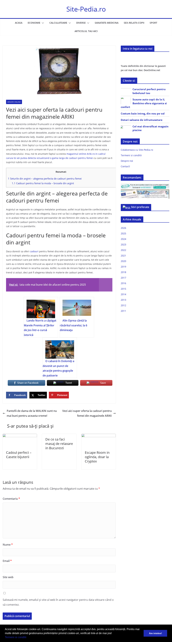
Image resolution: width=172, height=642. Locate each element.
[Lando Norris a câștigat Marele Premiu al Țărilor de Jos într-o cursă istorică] (41, 309)
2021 (123, 255)
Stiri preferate (140, 207)
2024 (123, 239)
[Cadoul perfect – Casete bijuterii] (20, 436)
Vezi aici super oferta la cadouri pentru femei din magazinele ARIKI (87, 413)
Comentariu (11, 499)
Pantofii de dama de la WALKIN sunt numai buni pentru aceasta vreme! (32, 413)
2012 (123, 305)
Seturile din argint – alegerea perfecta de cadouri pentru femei (45, 178)
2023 (123, 244)
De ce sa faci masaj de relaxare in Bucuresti (59, 443)
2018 (123, 272)
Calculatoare (58, 22)
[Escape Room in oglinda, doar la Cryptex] (98, 436)
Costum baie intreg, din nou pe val (143, 113)
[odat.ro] (145, 191)
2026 (123, 227)
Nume (8, 544)
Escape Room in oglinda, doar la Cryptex (97, 456)
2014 (123, 294)
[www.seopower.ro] (145, 185)
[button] (27, 637)
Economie (34, 22)
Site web (8, 577)
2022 (123, 250)
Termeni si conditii (15, 637)
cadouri (34, 251)
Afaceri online (14, 102)
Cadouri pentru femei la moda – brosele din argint (43, 183)
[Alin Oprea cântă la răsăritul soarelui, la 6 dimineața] (77, 309)
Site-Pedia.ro (86, 9)
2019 (123, 266)
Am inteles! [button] (155, 633)
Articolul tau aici (86, 31)
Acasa (18, 22)
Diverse (81, 22)
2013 (123, 299)
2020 (123, 261)
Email (7, 561)
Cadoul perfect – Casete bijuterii (18, 454)
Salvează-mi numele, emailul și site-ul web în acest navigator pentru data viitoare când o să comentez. (58, 602)
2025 (123, 233)
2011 (123, 310)
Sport (153, 22)
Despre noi (127, 160)
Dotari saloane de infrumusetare (141, 120)
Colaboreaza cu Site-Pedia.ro (137, 149)
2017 (123, 277)
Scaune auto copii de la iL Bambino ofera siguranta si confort (144, 103)
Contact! (125, 166)
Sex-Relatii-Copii (134, 22)
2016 (123, 283)
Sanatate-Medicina (106, 22)
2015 (123, 288)
